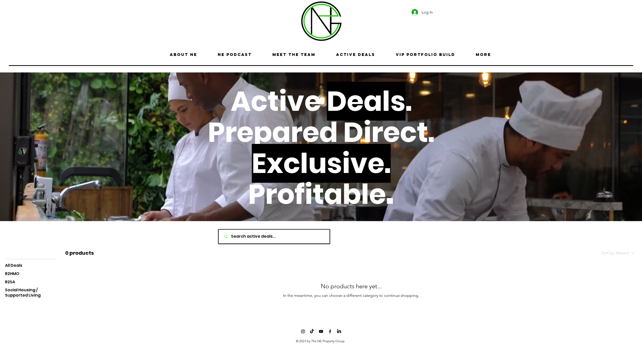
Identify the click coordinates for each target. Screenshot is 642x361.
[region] (189, 20)
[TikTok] (311, 331)
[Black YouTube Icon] (321, 331)
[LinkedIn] (339, 331)
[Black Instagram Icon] (302, 331)
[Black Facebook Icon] (330, 331)
